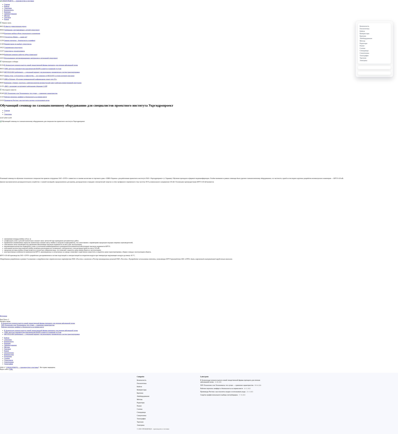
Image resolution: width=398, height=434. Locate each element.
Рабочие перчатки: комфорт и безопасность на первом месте (25, 97)
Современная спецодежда (13, 47)
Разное (6, 19)
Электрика (8, 8)
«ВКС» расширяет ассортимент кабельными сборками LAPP (25, 86)
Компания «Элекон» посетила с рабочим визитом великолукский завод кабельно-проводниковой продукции (42, 83)
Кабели (6, 6)
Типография (8, 364)
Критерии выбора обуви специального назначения (22, 33)
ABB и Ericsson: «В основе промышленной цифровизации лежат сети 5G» (30, 79)
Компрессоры (9, 354)
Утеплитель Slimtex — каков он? (15, 37)
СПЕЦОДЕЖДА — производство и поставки (22, 367)
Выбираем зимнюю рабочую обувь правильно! (20, 54)
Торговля (7, 17)
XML (11, 369)
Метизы (7, 15)
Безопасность (9, 10)
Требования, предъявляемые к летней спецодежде (21, 30)
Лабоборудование (10, 14)
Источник (3, 316)
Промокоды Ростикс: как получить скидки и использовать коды (26, 100)
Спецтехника (9, 362)
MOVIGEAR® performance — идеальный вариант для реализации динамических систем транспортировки (42, 72)
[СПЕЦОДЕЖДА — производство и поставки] (17, 1)
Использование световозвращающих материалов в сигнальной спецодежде (31, 58)
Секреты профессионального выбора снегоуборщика (219, 395)
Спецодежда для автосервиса (14, 51)
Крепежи (7, 12)
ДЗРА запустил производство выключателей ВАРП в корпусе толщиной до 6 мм (32, 69)
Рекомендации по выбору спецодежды (18, 44)
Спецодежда (8, 360)
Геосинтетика (9, 353)
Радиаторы (8, 356)
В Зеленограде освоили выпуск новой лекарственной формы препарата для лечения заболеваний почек (41, 65)
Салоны (7, 358)
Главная (7, 4)
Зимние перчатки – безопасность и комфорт (19, 40)
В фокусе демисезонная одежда (15, 26)
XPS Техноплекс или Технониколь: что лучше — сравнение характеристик (30, 93)
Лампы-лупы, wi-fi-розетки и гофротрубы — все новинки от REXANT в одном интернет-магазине (39, 76)
